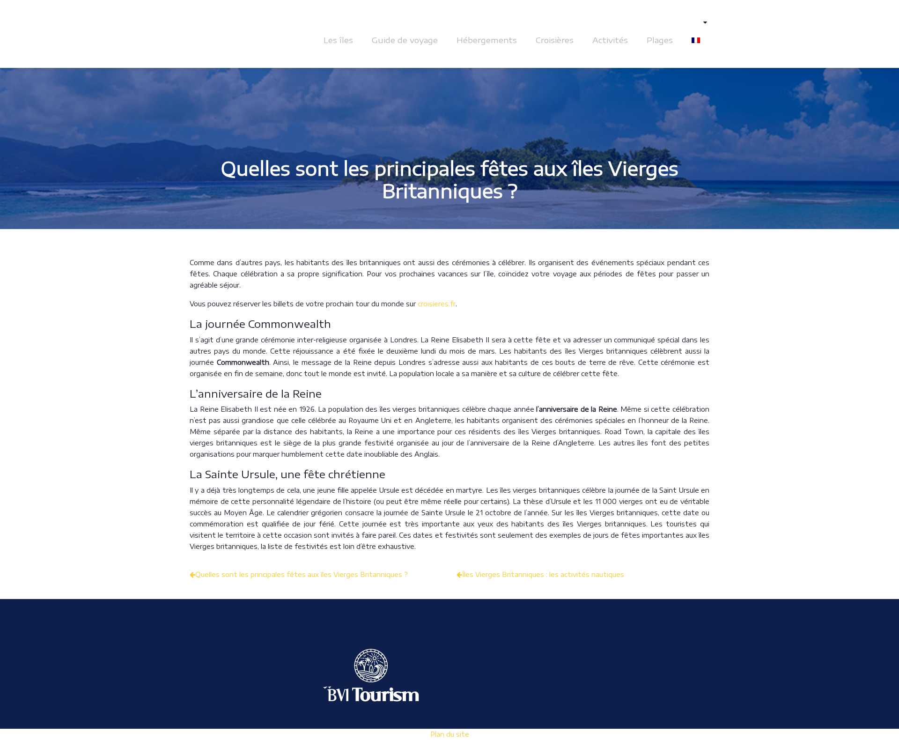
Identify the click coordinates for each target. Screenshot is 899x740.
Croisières (555, 40)
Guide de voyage (405, 40)
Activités (610, 40)
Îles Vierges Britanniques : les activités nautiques (543, 574)
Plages (660, 40)
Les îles (338, 40)
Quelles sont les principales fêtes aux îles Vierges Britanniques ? (301, 574)
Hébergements (487, 40)
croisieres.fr (437, 304)
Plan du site (449, 734)
